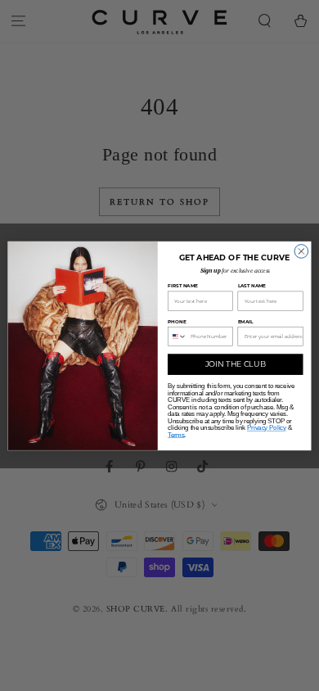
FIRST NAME (183, 285)
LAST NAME (252, 285)
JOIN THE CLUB (235, 363)
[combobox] (177, 336)
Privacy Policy (266, 427)
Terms (176, 434)
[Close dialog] (301, 251)
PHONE (177, 320)
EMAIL (246, 320)
